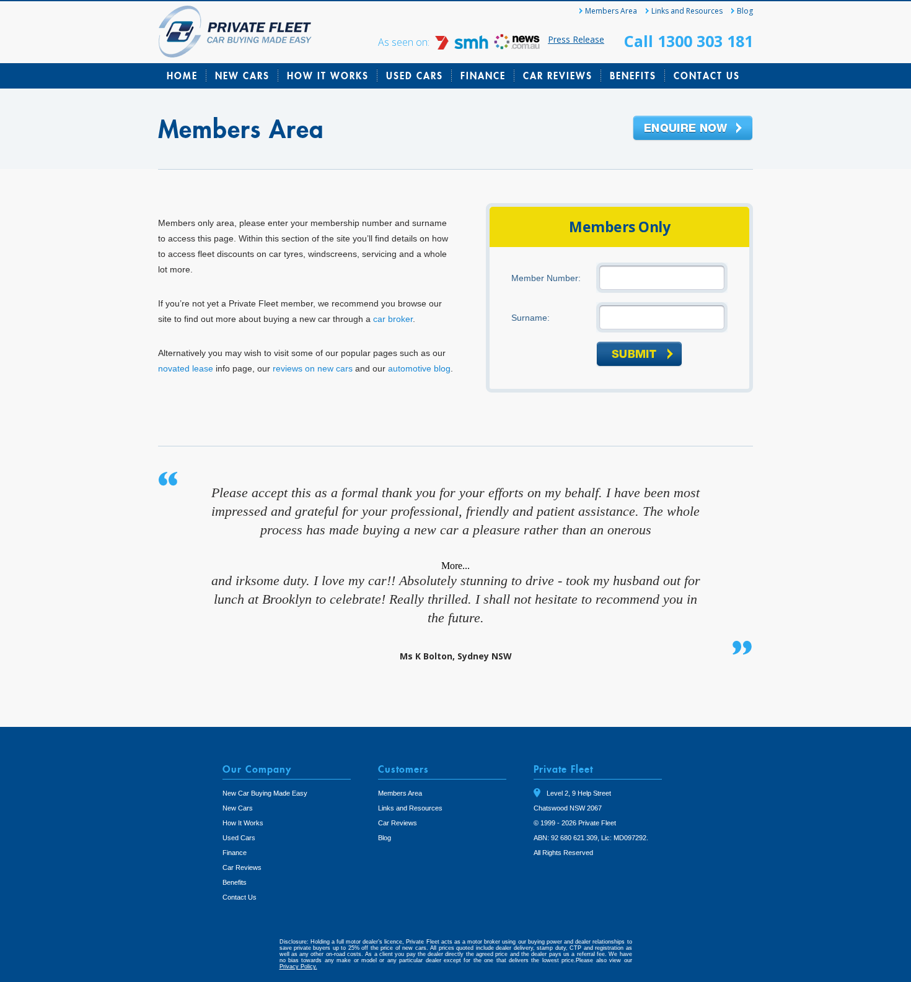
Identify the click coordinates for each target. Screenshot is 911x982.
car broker (393, 319)
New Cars (242, 75)
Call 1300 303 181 (688, 40)
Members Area (611, 11)
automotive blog (419, 368)
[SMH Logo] (463, 46)
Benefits (633, 75)
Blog (745, 11)
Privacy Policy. (298, 966)
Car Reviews (557, 75)
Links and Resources (687, 11)
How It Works (328, 75)
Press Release (576, 39)
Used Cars (414, 75)
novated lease (185, 368)
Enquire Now (693, 129)
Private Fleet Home (235, 32)
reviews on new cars (313, 368)
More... (455, 565)
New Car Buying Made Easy (264, 793)
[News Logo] (517, 46)
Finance (483, 75)
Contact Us (707, 75)
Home (182, 75)
